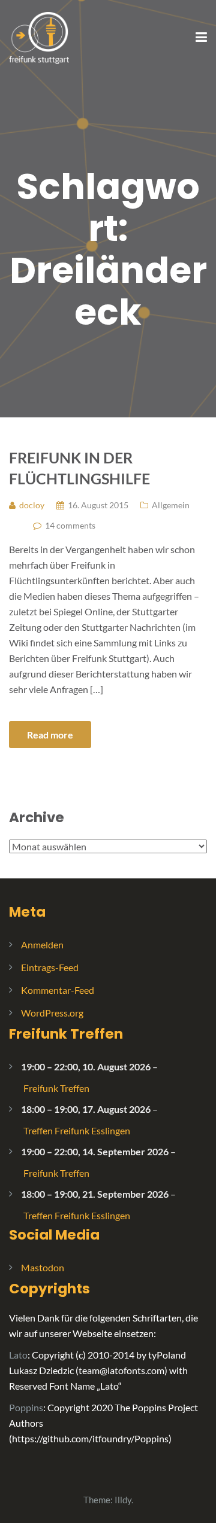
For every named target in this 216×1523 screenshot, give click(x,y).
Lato (18, 1354)
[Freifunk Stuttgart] (39, 36)
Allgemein (171, 505)
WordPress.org (52, 1012)
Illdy (123, 1499)
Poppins (26, 1407)
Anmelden (42, 944)
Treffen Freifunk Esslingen (76, 1130)
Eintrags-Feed (50, 967)
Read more (50, 734)
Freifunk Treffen (66, 1033)
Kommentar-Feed (57, 990)
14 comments (70, 525)
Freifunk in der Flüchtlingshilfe (79, 467)
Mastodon (42, 1267)
